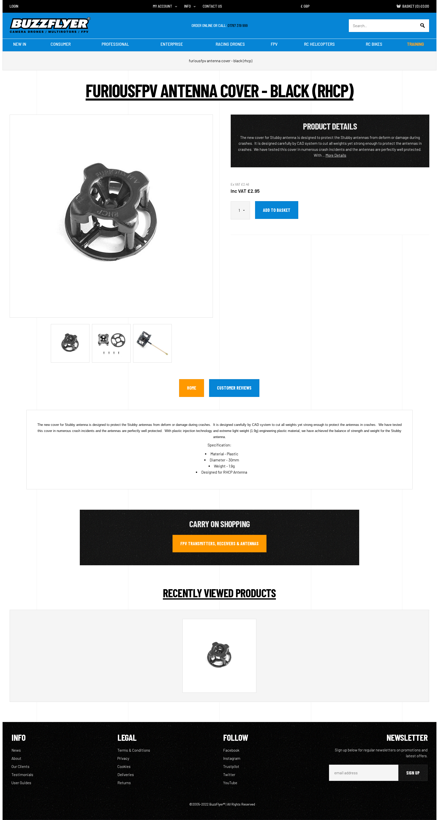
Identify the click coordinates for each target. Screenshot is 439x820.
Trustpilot (231, 766)
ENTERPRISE (172, 44)
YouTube (230, 782)
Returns (124, 782)
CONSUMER (61, 44)
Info (187, 6)
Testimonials (22, 774)
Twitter (229, 774)
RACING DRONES (230, 44)
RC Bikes (374, 44)
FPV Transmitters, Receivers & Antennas (219, 543)
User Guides (21, 782)
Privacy (123, 758)
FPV (274, 44)
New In (19, 44)
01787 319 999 (238, 25)
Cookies (124, 766)
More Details (335, 155)
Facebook (231, 750)
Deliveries (125, 774)
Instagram (231, 758)
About (16, 758)
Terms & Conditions (133, 750)
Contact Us (212, 6)
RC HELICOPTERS (319, 44)
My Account (162, 6)
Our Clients (20, 766)
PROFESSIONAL (115, 44)
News (16, 750)
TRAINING (415, 44)
